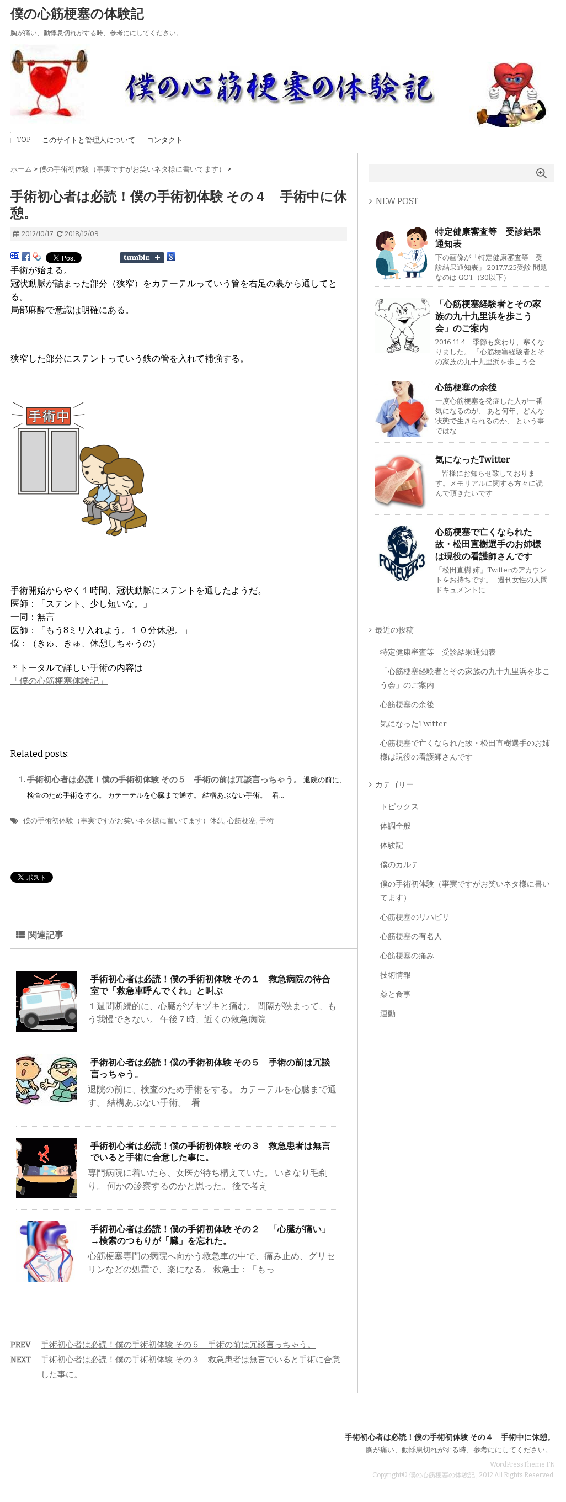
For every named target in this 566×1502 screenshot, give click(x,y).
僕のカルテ (399, 864)
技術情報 (395, 975)
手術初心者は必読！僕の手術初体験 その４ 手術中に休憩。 (450, 1437)
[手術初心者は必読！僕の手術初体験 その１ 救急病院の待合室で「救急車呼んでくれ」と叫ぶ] (46, 1027)
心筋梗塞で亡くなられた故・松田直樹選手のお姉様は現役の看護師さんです (488, 544)
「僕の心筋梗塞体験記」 (59, 681)
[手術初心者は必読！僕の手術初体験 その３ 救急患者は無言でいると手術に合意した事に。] (46, 1193)
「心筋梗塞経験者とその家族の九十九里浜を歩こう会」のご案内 (488, 316)
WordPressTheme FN (522, 1464)
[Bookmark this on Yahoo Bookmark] (37, 257)
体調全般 (395, 826)
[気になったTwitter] (402, 504)
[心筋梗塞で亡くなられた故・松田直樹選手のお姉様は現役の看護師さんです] (402, 576)
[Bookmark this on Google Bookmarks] (171, 257)
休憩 (217, 820)
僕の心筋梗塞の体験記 (77, 14)
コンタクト (165, 140)
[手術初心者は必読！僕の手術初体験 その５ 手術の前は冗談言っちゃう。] (46, 1101)
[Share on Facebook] (26, 257)
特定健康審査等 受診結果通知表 (488, 237)
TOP (23, 139)
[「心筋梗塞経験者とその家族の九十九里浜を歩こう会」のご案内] (402, 348)
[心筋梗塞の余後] (402, 432)
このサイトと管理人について (88, 140)
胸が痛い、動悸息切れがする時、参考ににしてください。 (459, 1450)
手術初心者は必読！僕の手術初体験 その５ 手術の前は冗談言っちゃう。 (165, 779)
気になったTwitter (472, 459)
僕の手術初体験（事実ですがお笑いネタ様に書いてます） (116, 820)
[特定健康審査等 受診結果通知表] (402, 276)
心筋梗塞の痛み (407, 955)
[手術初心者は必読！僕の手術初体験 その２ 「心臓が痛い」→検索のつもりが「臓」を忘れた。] (46, 1277)
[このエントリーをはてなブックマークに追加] (14, 257)
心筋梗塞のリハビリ (415, 917)
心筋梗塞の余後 (466, 387)
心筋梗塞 (241, 820)
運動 (388, 1013)
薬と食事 (395, 994)
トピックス (399, 806)
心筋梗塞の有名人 (411, 936)
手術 (266, 820)
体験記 (391, 845)
